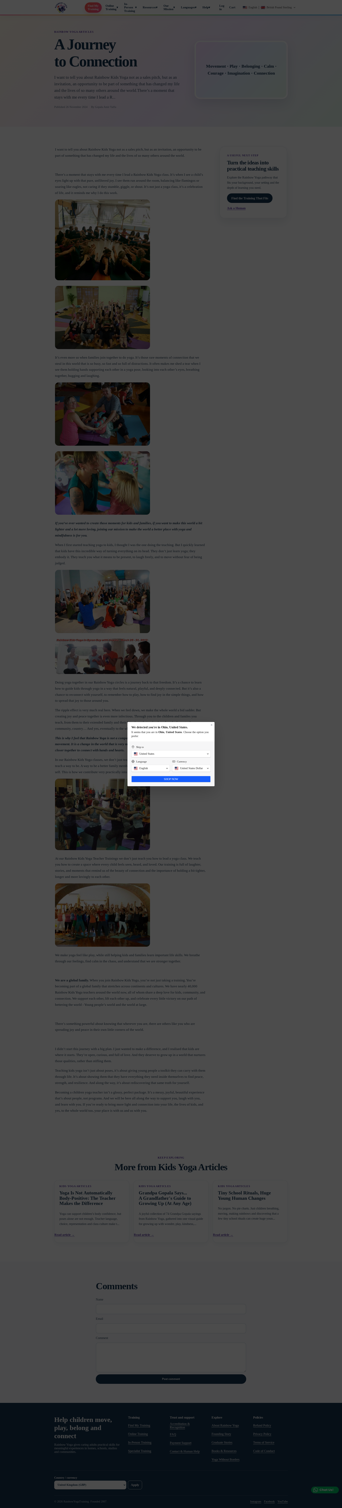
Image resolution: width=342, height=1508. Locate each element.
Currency (182, 761)
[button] (171, 753)
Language (141, 761)
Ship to (140, 747)
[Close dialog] (211, 725)
